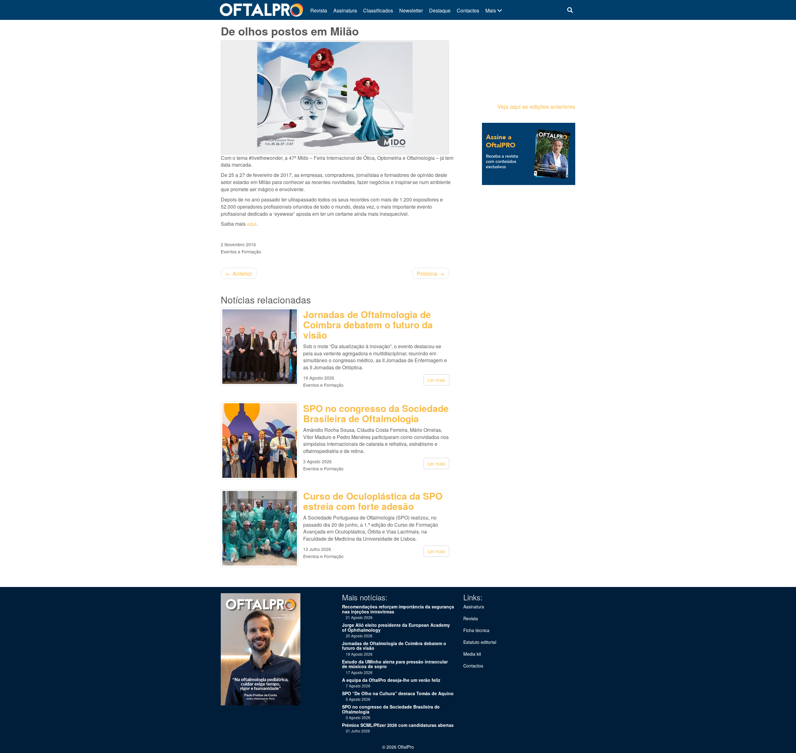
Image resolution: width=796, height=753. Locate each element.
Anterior (238, 273)
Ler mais (436, 379)
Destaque (440, 10)
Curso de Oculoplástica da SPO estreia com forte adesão (372, 501)
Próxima (430, 273)
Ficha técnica (476, 630)
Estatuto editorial (479, 642)
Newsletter (411, 10)
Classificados (378, 10)
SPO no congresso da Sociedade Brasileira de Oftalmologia (376, 413)
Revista (318, 10)
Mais (491, 10)
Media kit (472, 654)
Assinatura (345, 10)
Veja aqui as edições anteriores (536, 106)
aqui (252, 223)
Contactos (468, 10)
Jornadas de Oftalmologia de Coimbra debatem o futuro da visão (368, 324)
